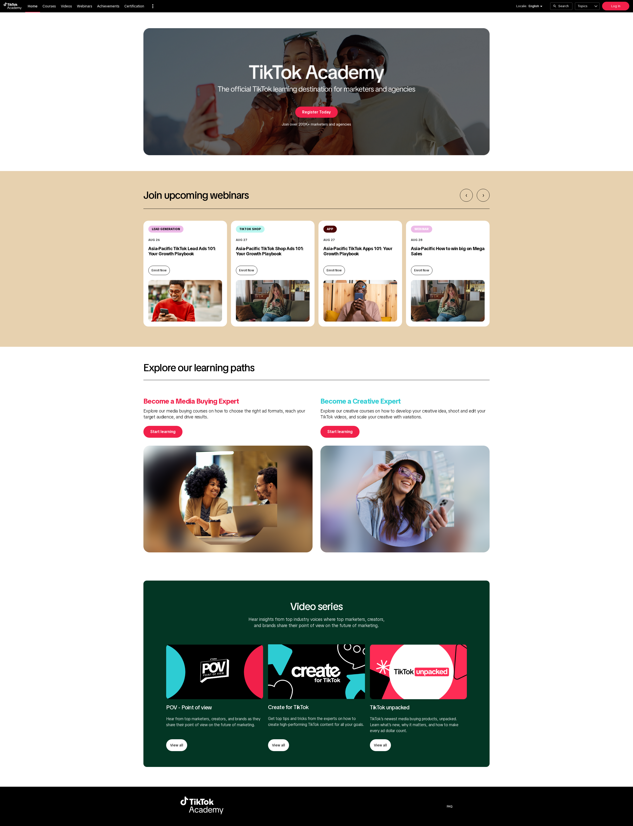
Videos (66, 6)
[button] (153, 6)
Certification (134, 6)
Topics (583, 6)
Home (33, 6)
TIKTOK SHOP (250, 229)
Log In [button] (615, 6)
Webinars (84, 6)
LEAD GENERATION (166, 229)
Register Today (316, 112)
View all (176, 745)
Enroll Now (159, 270)
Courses (49, 6)
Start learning (163, 431)
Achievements (108, 6)
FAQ (449, 806)
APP (330, 229)
